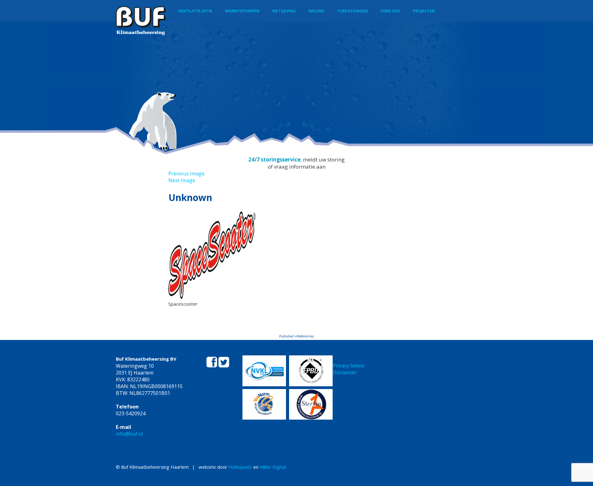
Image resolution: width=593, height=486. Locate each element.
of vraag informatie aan (297, 166)
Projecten (424, 11)
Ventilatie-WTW (195, 11)
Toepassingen (352, 11)
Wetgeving (284, 11)
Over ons (390, 11)
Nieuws (316, 11)
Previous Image (186, 173)
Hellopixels (240, 467)
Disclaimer (345, 372)
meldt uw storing (324, 159)
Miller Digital (273, 467)
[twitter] (223, 365)
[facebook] (212, 365)
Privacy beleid (348, 365)
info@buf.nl (129, 433)
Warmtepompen (242, 11)
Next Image (181, 180)
